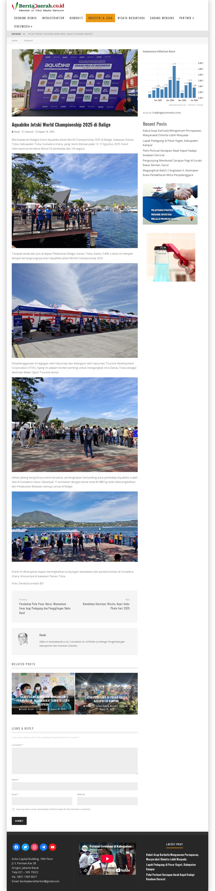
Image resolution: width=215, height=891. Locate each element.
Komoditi (76, 18)
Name (15, 779)
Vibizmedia (22, 26)
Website (81, 794)
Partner (185, 18)
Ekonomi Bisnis (25, 18)
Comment (17, 745)
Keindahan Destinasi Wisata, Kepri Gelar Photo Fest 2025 (106, 604)
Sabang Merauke (162, 18)
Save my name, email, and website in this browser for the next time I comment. (53, 809)
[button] (173, 257)
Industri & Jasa (100, 18)
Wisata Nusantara (131, 18)
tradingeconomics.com (167, 112)
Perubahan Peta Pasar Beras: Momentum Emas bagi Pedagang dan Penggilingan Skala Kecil (45, 606)
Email (15, 794)
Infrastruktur (53, 18)
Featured (29, 131)
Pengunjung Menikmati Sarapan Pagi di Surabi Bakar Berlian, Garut (65, 33)
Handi (17, 131)
